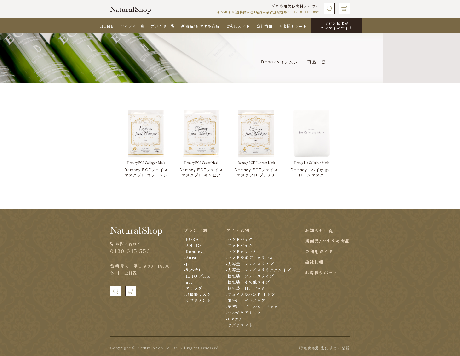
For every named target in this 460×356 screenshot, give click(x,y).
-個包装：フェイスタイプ (250, 276)
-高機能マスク (197, 294)
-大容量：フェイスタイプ (250, 264)
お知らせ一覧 (319, 230)
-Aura (190, 257)
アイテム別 (238, 230)
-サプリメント (197, 300)
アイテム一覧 (132, 26)
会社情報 (264, 26)
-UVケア (234, 319)
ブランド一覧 (163, 26)
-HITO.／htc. (198, 276)
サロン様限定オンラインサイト (337, 25)
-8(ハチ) (192, 270)
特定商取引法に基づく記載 (324, 348)
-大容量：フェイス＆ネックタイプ (258, 270)
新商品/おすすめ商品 (200, 26)
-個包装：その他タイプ (248, 282)
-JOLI (190, 264)
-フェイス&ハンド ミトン (250, 294)
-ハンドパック (239, 239)
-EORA (191, 239)
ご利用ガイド (238, 26)
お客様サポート (293, 26)
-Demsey (193, 251)
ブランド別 (195, 230)
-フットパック (239, 245)
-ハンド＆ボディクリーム (250, 257)
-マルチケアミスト (243, 312)
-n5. (188, 282)
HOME (107, 26)
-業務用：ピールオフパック (252, 306)
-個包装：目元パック (246, 288)
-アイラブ (193, 288)
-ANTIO (192, 245)
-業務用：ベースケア (246, 300)
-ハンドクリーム (241, 251)
